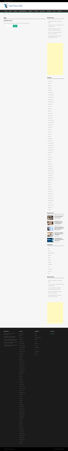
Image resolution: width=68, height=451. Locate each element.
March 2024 (50, 138)
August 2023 (50, 152)
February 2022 (50, 193)
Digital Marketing (22, 11)
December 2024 (51, 120)
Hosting (36, 11)
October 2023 (50, 147)
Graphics (49, 259)
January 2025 (50, 117)
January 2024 (50, 140)
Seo (48, 266)
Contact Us (59, 11)
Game (49, 257)
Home (6, 11)
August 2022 (50, 179)
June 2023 (49, 156)
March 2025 (50, 113)
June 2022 (49, 184)
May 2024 (49, 133)
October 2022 (50, 175)
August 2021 (50, 207)
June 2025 (49, 106)
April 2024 (49, 136)
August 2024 (50, 127)
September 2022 (51, 177)
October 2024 (50, 124)
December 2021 (51, 198)
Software (49, 11)
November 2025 (51, 97)
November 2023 (51, 145)
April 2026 (49, 88)
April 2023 (49, 161)
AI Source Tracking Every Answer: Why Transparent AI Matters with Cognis (54, 29)
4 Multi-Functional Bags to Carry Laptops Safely (55, 22)
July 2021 (49, 209)
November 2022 (51, 172)
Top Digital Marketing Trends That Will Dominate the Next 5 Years (54, 37)
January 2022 (50, 195)
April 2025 (49, 111)
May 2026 (49, 85)
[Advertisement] (55, 59)
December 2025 (51, 94)
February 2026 (50, 92)
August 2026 (50, 81)
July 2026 (49, 83)
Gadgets (30, 11)
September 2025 (51, 101)
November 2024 (51, 122)
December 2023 (51, 143)
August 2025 (50, 104)
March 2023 (50, 163)
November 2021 (51, 200)
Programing (50, 264)
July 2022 (49, 182)
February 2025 (50, 115)
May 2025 (49, 108)
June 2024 (49, 131)
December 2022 (51, 170)
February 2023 (50, 166)
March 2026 (50, 90)
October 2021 (50, 202)
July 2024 (49, 129)
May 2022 (49, 186)
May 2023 (49, 159)
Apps (10, 11)
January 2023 (50, 168)
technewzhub (62, 449)
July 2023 (49, 154)
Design (15, 11)
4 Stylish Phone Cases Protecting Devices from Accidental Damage (56, 25)
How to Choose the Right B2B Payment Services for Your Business (55, 33)
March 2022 (50, 191)
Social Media (50, 269)
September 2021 (51, 205)
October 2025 (50, 99)
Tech (54, 11)
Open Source (42, 11)
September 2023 (51, 150)
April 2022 (49, 189)
